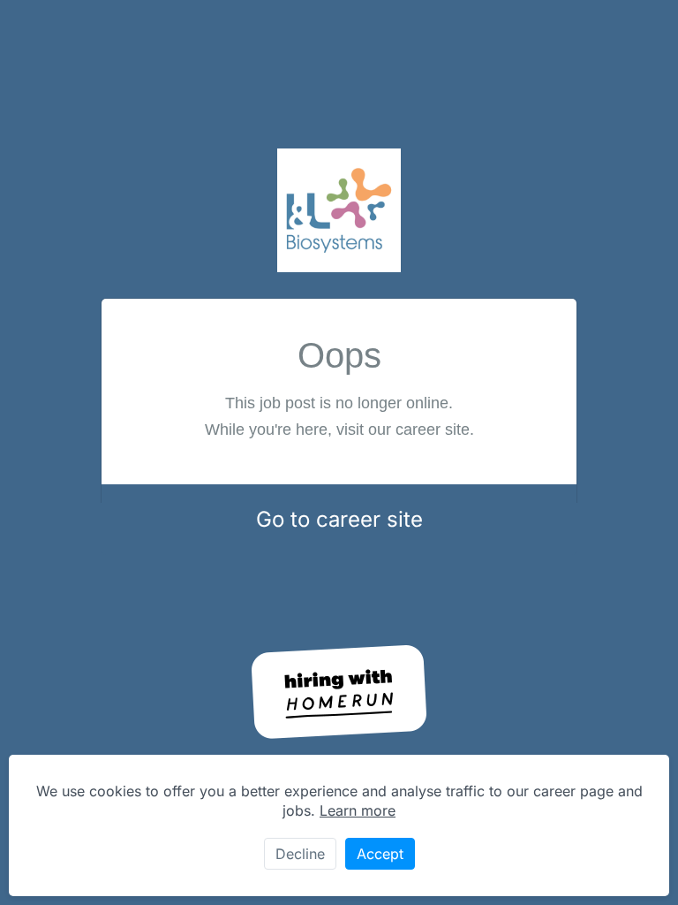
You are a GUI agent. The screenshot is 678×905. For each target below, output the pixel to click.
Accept (380, 854)
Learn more (358, 810)
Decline (300, 854)
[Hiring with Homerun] (339, 692)
